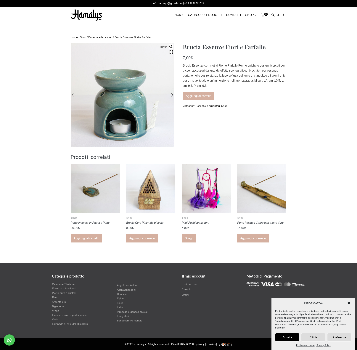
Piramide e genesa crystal (132, 311)
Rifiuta (313, 337)
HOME (179, 14)
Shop (83, 37)
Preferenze (339, 337)
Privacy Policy (323, 345)
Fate (54, 297)
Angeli (55, 310)
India (120, 307)
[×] (9, 340)
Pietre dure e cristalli (64, 292)
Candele (122, 294)
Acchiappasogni (126, 289)
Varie (55, 319)
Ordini (185, 294)
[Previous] (72, 95)
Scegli (189, 238)
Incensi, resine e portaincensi (69, 314)
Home (74, 37)
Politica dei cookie (305, 345)
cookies (211, 344)
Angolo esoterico (127, 285)
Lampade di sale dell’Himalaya (70, 323)
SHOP (249, 14)
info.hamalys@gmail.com (168, 3)
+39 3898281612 (194, 3)
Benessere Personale (129, 320)
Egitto (120, 298)
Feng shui (123, 316)
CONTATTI (233, 14)
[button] (349, 303)
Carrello (186, 289)
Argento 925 (59, 301)
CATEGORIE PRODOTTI (205, 14)
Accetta (287, 337)
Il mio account (190, 284)
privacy (200, 344)
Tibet (120, 302)
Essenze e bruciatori (100, 37)
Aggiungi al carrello (198, 96)
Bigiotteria (58, 306)
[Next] (172, 95)
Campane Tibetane (63, 284)
